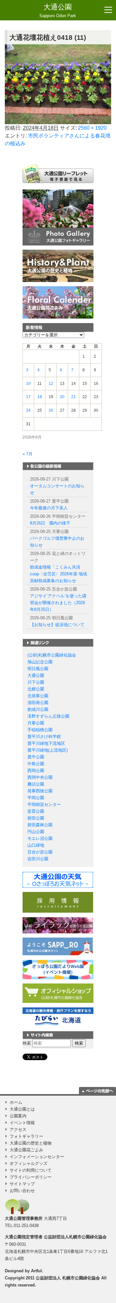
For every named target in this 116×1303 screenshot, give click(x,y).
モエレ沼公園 (40, 838)
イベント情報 (22, 1122)
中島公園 (35, 763)
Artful (36, 1270)
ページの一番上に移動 (97, 1090)
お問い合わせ (22, 1190)
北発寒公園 (37, 695)
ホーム (16, 1102)
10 (28, 383)
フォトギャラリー (26, 1136)
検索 (27, 1043)
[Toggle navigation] (108, 10)
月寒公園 (35, 723)
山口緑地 (35, 845)
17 (28, 397)
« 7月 (28, 453)
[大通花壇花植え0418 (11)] (58, 84)
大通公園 (57, 10)
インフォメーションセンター (37, 1156)
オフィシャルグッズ (28, 1163)
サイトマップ (22, 1183)
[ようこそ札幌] (58, 946)
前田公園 (35, 818)
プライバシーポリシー (31, 1177)
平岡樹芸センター (44, 804)
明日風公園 (37, 668)
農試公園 (35, 784)
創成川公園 (37, 709)
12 (51, 383)
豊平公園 (35, 757)
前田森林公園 (40, 824)
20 (62, 397)
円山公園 (35, 831)
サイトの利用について (31, 1170)
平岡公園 (35, 797)
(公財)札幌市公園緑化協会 (51, 655)
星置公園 (35, 811)
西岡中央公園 (40, 777)
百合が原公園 (40, 852)
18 (39, 397)
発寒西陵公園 (40, 790)
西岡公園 (35, 770)
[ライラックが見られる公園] (58, 924)
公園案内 (18, 1115)
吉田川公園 (37, 858)
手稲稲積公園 (40, 729)
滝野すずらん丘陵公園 (48, 716)
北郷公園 (35, 689)
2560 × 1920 (92, 128)
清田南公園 (37, 702)
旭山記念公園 (40, 661)
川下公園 (35, 682)
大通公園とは (22, 1109)
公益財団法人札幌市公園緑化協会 (75, 1236)
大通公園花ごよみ (26, 1149)
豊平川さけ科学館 (44, 736)
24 (28, 410)
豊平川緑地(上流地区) (47, 750)
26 (51, 410)
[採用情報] (58, 902)
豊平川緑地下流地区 (46, 743)
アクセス (18, 1129)
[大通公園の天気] (58, 879)
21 (73, 397)
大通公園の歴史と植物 (31, 1143)
